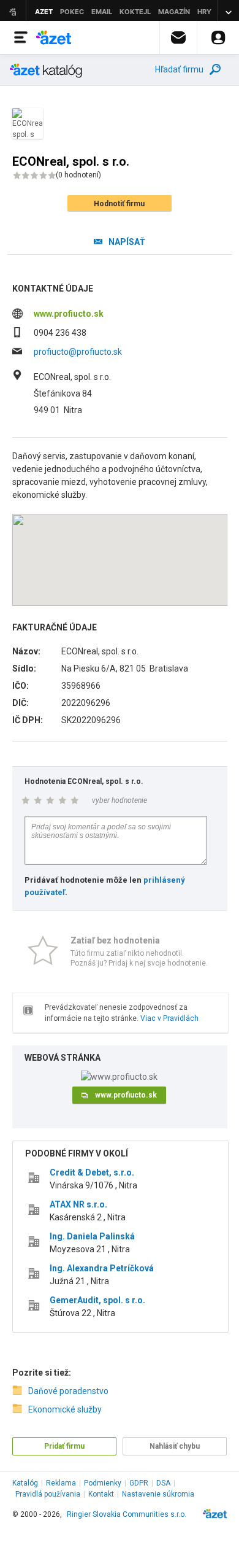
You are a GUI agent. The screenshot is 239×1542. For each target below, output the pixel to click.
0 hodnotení (78, 175)
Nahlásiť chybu (175, 1446)
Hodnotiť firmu (119, 204)
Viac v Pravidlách (169, 1018)
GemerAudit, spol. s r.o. (97, 1300)
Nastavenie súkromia (158, 1494)
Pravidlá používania (47, 1494)
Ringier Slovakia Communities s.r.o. (126, 1514)
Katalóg (25, 1483)
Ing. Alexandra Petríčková (102, 1268)
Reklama (61, 1483)
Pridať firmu (64, 1446)
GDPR (138, 1483)
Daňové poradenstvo (68, 1391)
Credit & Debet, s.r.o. (92, 1172)
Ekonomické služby (65, 1409)
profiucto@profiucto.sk (78, 352)
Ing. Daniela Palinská (92, 1236)
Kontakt (101, 1494)
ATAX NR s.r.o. (78, 1204)
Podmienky (102, 1483)
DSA (163, 1483)
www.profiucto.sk (69, 314)
